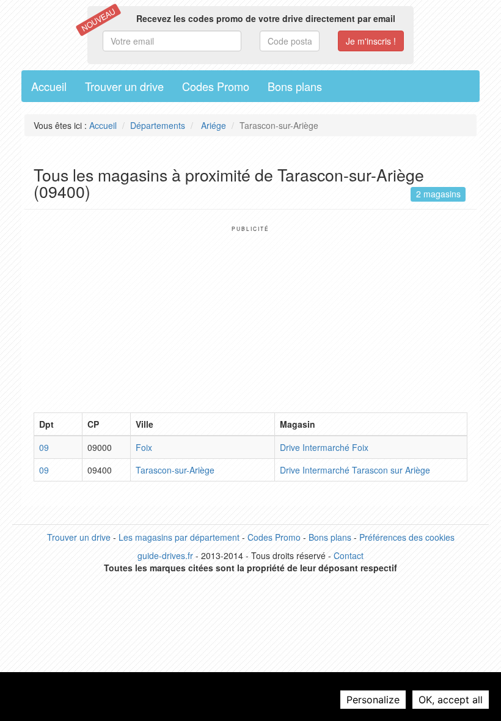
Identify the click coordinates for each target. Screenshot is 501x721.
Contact (349, 555)
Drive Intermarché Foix (324, 447)
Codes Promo (215, 86)
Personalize (373, 700)
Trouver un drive (124, 86)
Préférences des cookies (407, 537)
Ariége (212, 125)
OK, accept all (451, 700)
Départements (157, 125)
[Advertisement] (250, 317)
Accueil (49, 86)
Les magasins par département (179, 537)
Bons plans (295, 86)
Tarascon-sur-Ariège (175, 470)
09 (44, 447)
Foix (144, 447)
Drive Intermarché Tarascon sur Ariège (355, 470)
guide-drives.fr (165, 555)
